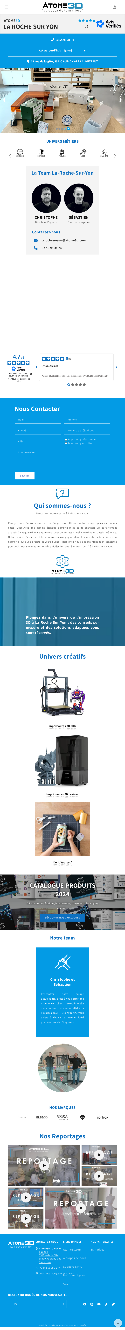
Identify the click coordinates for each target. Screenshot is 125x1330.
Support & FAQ (73, 1266)
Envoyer (24, 475)
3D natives (97, 1249)
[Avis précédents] (36, 367)
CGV (65, 1283)
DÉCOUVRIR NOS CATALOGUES (62, 917)
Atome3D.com (72, 1249)
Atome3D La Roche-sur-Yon (56, 1325)
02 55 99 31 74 (52, 248)
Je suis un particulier (80, 443)
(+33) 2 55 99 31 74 (49, 1267)
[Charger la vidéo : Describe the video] (44, 1165)
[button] (6, 7)
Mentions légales (74, 1275)
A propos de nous (74, 1258)
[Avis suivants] (116, 367)
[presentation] (10, 154)
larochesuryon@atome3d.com (64, 240)
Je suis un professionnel (82, 439)
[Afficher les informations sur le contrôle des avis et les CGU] (31, 374)
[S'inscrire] (63, 1304)
